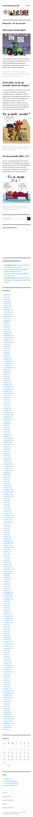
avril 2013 (7, 633)
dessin (8, 74)
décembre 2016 (8, 541)
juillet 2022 (7, 397)
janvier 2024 (8, 359)
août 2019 (7, 472)
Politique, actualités (18, 146)
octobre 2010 (8, 695)
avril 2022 (7, 404)
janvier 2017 (7, 539)
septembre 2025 (9, 316)
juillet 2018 (7, 500)
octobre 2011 (8, 669)
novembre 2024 (9, 337)
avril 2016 (7, 558)
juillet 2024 (7, 346)
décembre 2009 (9, 716)
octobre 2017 (8, 519)
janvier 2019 (8, 487)
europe (12, 74)
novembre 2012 (8, 644)
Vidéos (5, 804)
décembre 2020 (8, 438)
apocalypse (27, 146)
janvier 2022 (8, 410)
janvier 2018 (7, 513)
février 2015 (7, 588)
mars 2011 (7, 684)
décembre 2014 (8, 592)
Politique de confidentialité (19, 812)
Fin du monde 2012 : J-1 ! (16, 156)
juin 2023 (7, 374)
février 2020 (7, 459)
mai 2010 (7, 706)
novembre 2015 (8, 569)
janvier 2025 (8, 333)
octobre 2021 (8, 417)
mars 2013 (7, 635)
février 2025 (7, 331)
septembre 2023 (9, 367)
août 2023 (7, 370)
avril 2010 (7, 708)
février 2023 (7, 382)
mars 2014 (7, 609)
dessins (4, 148)
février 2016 (7, 562)
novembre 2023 (9, 363)
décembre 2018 (8, 489)
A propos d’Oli (7, 796)
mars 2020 (7, 457)
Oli (3, 76)
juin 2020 (7, 451)
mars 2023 (7, 380)
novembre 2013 (8, 618)
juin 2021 (7, 425)
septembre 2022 (9, 393)
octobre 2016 (8, 545)
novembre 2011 (8, 667)
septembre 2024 (9, 342)
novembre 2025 (9, 312)
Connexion (7, 779)
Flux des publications (10, 781)
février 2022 (7, 408)
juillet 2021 (7, 423)
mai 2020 (7, 453)
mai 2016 (7, 556)
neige (28, 74)
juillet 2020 (7, 449)
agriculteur (11, 73)
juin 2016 (7, 554)
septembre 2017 (9, 522)
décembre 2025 (8, 310)
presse (6, 76)
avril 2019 (7, 481)
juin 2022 (7, 400)
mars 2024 (7, 355)
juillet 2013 (7, 627)
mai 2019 (7, 479)
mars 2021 (7, 432)
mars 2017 (7, 534)
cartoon (4, 74)
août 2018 (7, 498)
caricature (26, 73)
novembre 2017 (8, 517)
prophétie (25, 148)
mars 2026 (7, 303)
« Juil (8, 766)
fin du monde (18, 74)
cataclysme (11, 207)
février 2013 (7, 637)
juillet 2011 (7, 676)
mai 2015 (7, 582)
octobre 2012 (8, 646)
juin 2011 (6, 678)
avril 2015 (7, 584)
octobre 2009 (8, 721)
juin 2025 (7, 322)
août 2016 (7, 549)
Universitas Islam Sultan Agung (13, 269)
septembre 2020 (9, 444)
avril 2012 (7, 657)
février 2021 (7, 434)
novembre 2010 (8, 693)
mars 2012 (7, 659)
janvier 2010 (7, 714)
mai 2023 (7, 376)
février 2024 (7, 357)
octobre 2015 (8, 571)
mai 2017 (6, 530)
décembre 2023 (8, 361)
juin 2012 (7, 652)
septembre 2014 (9, 599)
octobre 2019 (8, 468)
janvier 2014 (7, 614)
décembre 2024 (8, 335)
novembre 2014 (8, 594)
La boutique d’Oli (8, 800)
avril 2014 (7, 607)
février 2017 (7, 537)
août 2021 (7, 421)
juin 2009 (7, 729)
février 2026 (8, 305)
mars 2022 (7, 406)
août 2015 (7, 575)
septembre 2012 (9, 648)
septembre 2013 (9, 622)
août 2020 (7, 447)
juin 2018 (7, 502)
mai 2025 (7, 325)
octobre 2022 (8, 391)
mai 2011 (6, 680)
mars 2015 (7, 586)
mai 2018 (7, 504)
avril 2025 (7, 327)
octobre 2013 (8, 620)
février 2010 (7, 712)
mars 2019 (7, 483)
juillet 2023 (7, 372)
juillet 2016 (7, 552)
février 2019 (7, 485)
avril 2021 (7, 429)
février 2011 (7, 687)
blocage (21, 73)
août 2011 (7, 674)
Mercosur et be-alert (14, 30)
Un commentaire (15, 209)
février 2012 (7, 661)
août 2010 (7, 699)
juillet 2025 (7, 320)
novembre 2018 (8, 492)
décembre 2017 (8, 515)
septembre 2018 (9, 496)
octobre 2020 (8, 442)
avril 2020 (7, 455)
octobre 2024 (8, 340)
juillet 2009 (7, 727)
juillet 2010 (7, 701)
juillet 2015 (7, 577)
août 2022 (7, 395)
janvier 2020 (8, 462)
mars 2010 (7, 710)
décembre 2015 (8, 567)
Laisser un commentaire (15, 76)
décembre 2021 (8, 412)
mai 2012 (7, 654)
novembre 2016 (9, 543)
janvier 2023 (8, 385)
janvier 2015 (7, 590)
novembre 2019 (9, 466)
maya (15, 148)
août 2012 (7, 650)
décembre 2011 (8, 665)
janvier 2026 (8, 307)
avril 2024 (7, 352)
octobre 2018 (8, 494)
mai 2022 (7, 402)
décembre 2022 (8, 387)
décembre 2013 (8, 616)
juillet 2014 (7, 601)
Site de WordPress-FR (10, 785)
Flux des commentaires (11, 783)
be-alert (17, 73)
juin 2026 (7, 297)
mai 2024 (7, 350)
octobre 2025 (8, 314)
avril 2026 (7, 301)
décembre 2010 (8, 691)
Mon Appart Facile (9, 280)
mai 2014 (7, 605)
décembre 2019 (8, 464)
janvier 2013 (7, 639)
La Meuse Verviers (15, 71)
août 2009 (7, 725)
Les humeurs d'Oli (11, 6)
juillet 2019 (7, 474)
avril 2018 (7, 507)
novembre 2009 (9, 719)
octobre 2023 (8, 365)
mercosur (24, 74)
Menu (28, 5)
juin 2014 (7, 603)
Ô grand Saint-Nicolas (23, 278)
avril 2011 (7, 682)
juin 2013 (7, 629)
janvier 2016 (8, 564)
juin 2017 (7, 528)
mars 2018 (7, 509)
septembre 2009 (9, 723)
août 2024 (7, 344)
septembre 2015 (9, 573)
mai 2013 (6, 631)
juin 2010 (7, 704)
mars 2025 (7, 329)
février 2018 (7, 511)
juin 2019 (7, 477)
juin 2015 (7, 579)
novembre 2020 (9, 440)
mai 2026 (7, 299)
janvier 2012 (7, 663)
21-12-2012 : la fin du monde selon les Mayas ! (16, 84)
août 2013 (7, 624)
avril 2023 (7, 378)
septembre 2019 (9, 470)
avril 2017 (7, 532)
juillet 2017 (7, 526)
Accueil (5, 792)
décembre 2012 (8, 642)
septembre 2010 (9, 697)
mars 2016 (7, 560)
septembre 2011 (9, 672)
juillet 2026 (7, 295)
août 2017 (7, 524)
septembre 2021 (9, 419)
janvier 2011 (7, 689)
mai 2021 (7, 427)
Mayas (18, 148)
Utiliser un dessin (8, 807)
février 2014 (7, 612)
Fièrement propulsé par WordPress (11, 814)
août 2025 (7, 318)
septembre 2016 (9, 547)
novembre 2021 (8, 414)
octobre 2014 (8, 597)
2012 (25, 206)
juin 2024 (7, 348)
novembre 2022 (9, 389)
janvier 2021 (7, 436)
